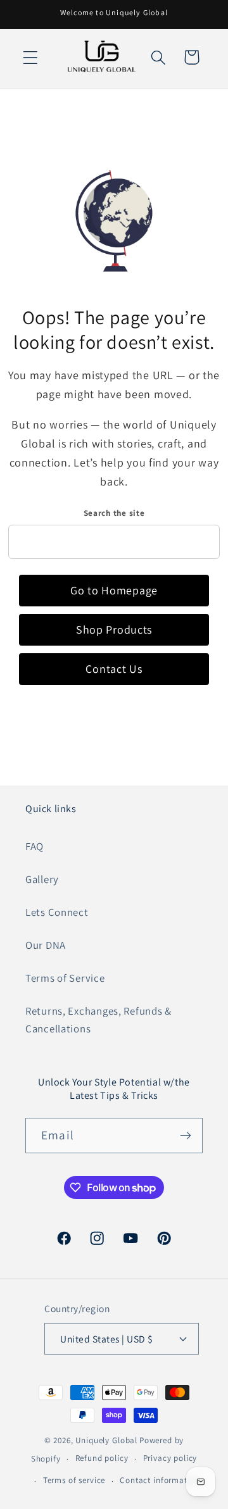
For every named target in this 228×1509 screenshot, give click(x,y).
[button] (31, 57)
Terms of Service (65, 978)
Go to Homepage (114, 590)
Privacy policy (170, 1458)
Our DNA (45, 945)
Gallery (42, 879)
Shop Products (114, 629)
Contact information (160, 1480)
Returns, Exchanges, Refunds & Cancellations (98, 1020)
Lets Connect (57, 912)
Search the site (114, 513)
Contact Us (114, 668)
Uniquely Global (106, 1440)
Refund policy (102, 1458)
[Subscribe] (185, 1135)
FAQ (34, 846)
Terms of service (74, 1480)
